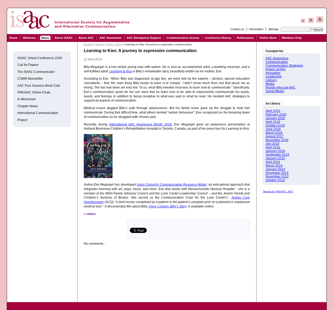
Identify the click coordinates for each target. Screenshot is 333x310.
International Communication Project (37, 116)
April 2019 (273, 122)
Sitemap (273, 29)
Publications (245, 37)
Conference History (218, 37)
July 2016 (272, 143)
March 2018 (274, 133)
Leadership (274, 76)
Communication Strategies (284, 65)
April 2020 (273, 111)
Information (256, 29)
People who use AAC (281, 87)
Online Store (268, 37)
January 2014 (275, 169)
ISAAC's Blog (113, 44)
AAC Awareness (110, 37)
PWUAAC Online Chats (33, 92)
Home (13, 37)
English (88, 44)
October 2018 (275, 125)
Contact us (237, 29)
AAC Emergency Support (144, 37)
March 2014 (274, 165)
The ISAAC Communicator (36, 72)
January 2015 (275, 158)
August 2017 (275, 136)
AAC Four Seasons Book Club (38, 85)
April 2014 (273, 162)
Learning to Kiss (120, 71)
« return (89, 214)
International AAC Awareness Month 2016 (140, 124)
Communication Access (182, 37)
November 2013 (277, 176)
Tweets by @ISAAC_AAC (278, 191)
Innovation (273, 73)
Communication (277, 62)
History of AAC (276, 69)
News (45, 37)
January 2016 (275, 151)
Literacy (271, 80)
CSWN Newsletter (30, 78)
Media (270, 84)
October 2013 (275, 180)
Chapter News (27, 106)
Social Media (275, 91)
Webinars (29, 37)
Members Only (292, 37)
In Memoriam (26, 99)
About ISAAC (64, 37)
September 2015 (277, 154)
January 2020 (275, 118)
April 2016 (273, 147)
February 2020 (276, 114)
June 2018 (273, 129)
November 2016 (277, 140)
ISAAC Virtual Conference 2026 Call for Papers (39, 61)
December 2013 (277, 173)
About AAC (86, 37)
